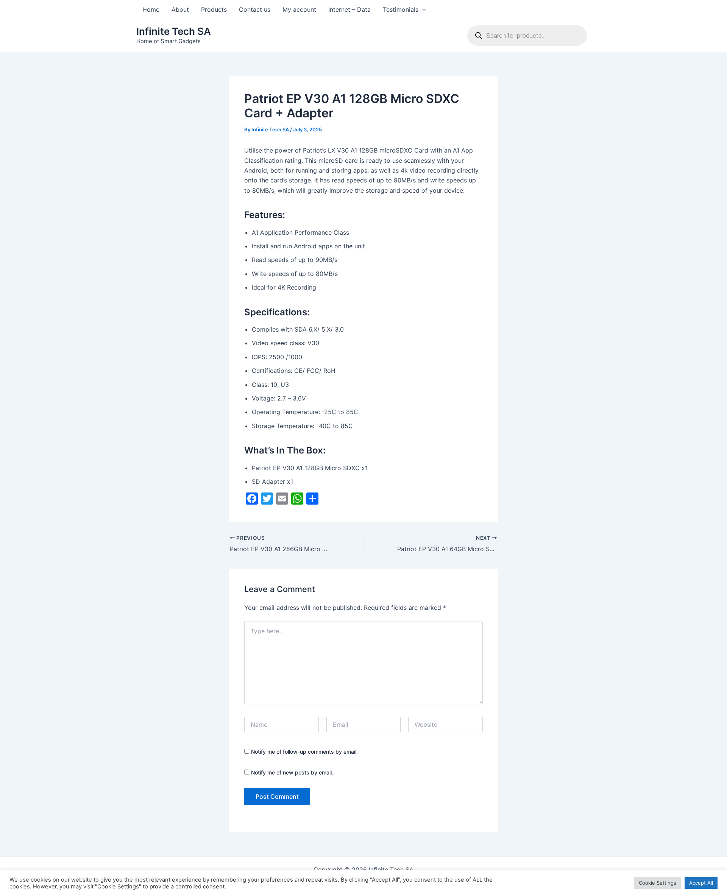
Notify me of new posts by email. (292, 772)
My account (299, 9)
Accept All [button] (701, 883)
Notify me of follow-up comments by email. (304, 751)
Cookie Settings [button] (657, 883)
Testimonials (400, 9)
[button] (422, 9)
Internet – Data (349, 9)
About (180, 9)
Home (150, 9)
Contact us (254, 9)
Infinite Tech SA (173, 31)
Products (214, 9)
